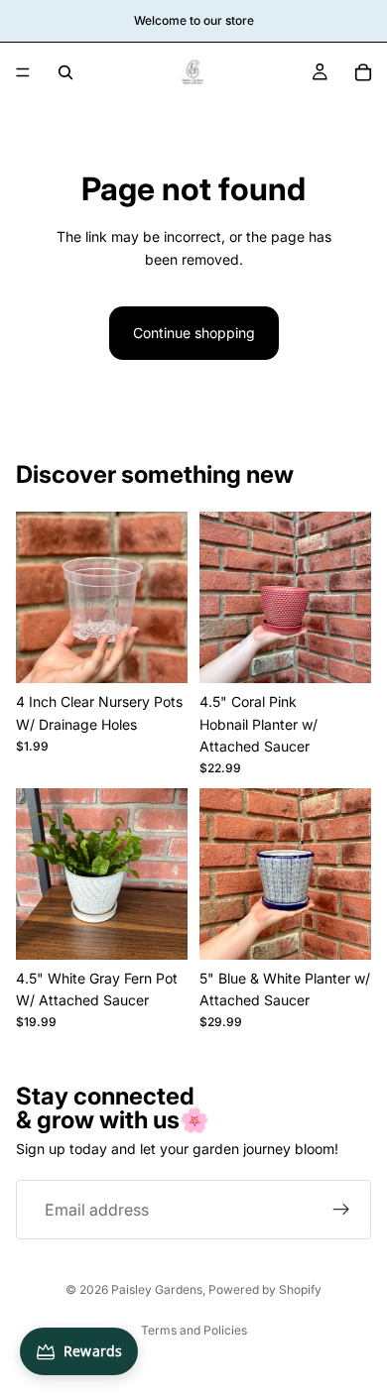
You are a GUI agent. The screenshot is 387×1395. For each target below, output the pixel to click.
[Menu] (23, 72)
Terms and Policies (194, 1330)
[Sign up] (341, 1209)
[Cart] (363, 72)
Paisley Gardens (156, 1289)
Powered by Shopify (265, 1289)
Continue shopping (194, 332)
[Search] (65, 72)
